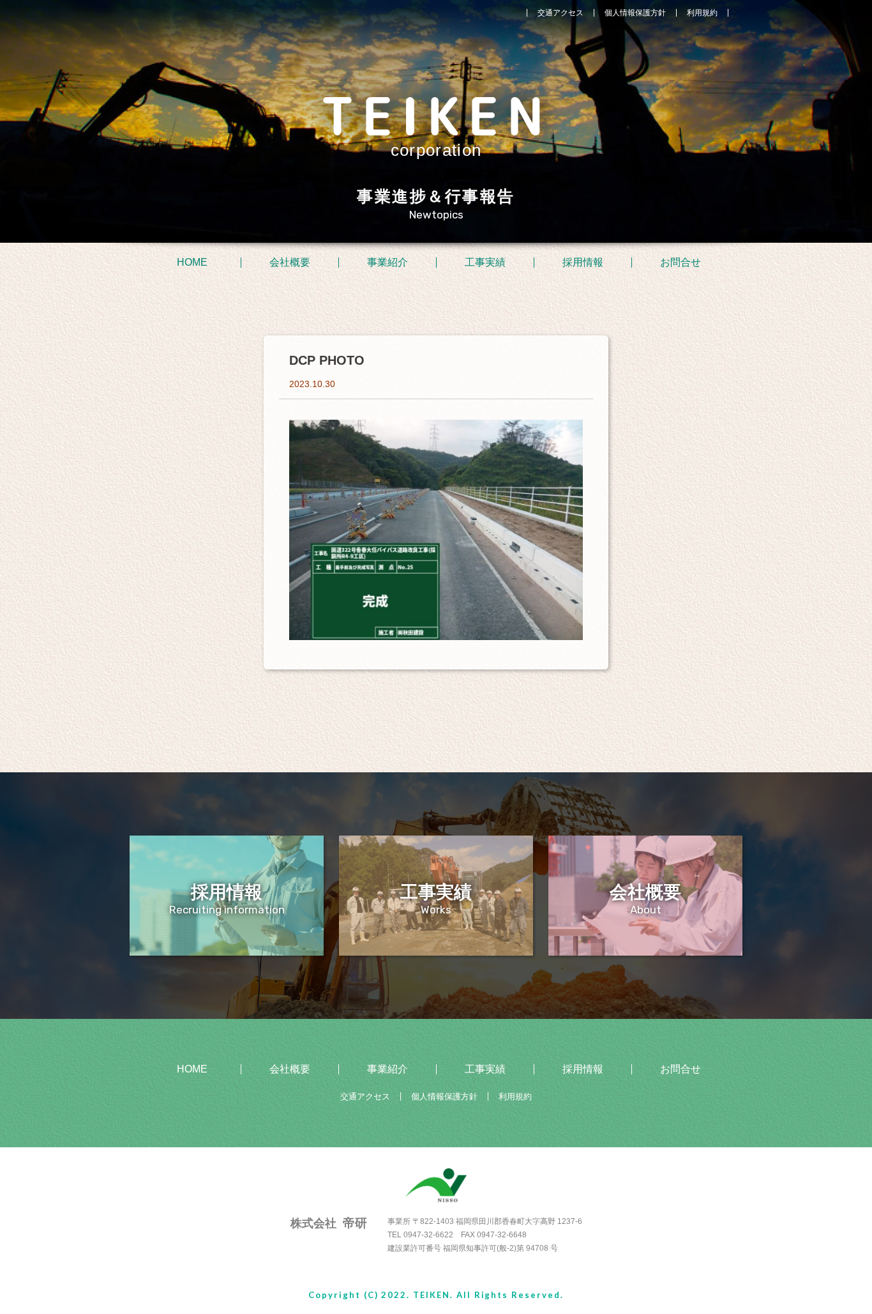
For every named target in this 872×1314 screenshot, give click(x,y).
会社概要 (289, 262)
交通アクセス (560, 13)
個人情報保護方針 (635, 13)
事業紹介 (387, 262)
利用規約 (702, 13)
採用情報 (582, 262)
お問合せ (680, 262)
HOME (192, 262)
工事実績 (485, 262)
